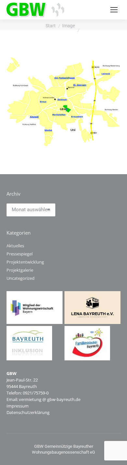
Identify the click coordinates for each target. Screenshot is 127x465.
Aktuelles (15, 246)
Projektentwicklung (25, 262)
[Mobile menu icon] (113, 9)
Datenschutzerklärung (28, 412)
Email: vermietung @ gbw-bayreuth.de (43, 399)
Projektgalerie (20, 270)
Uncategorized (21, 278)
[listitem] (65, 76)
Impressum (18, 406)
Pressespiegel (20, 254)
